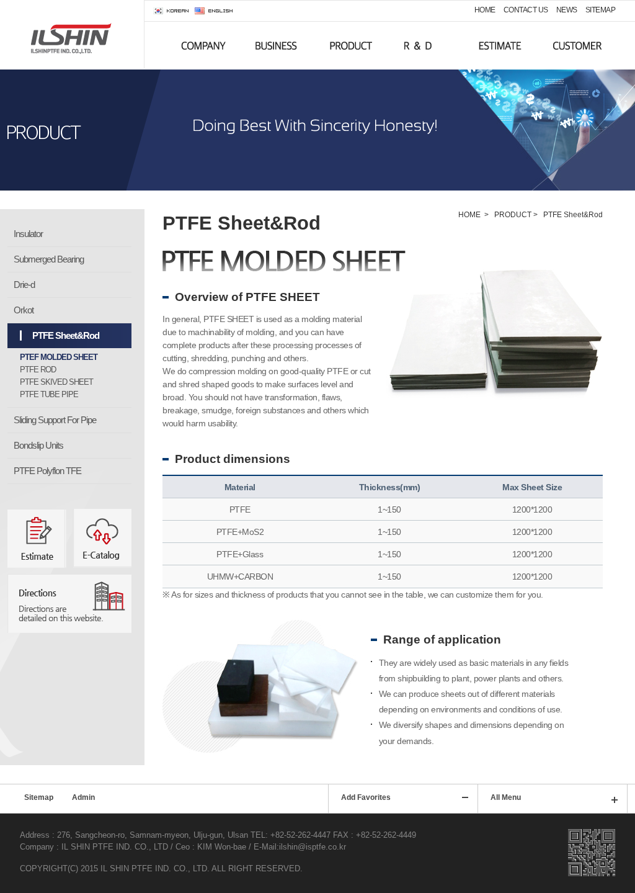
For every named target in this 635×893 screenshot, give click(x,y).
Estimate (36, 538)
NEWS (566, 10)
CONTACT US (526, 10)
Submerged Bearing (49, 259)
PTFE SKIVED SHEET (56, 382)
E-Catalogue (102, 538)
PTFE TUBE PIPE (49, 394)
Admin (83, 797)
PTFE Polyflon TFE (47, 470)
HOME (484, 10)
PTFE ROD (38, 369)
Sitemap (38, 797)
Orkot (23, 310)
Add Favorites (366, 797)
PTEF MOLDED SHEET (58, 357)
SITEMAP (600, 10)
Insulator (28, 233)
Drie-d (24, 284)
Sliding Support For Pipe (55, 420)
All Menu (506, 797)
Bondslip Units (38, 445)
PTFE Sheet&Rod (65, 335)
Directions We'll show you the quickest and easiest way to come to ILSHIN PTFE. (69, 603)
